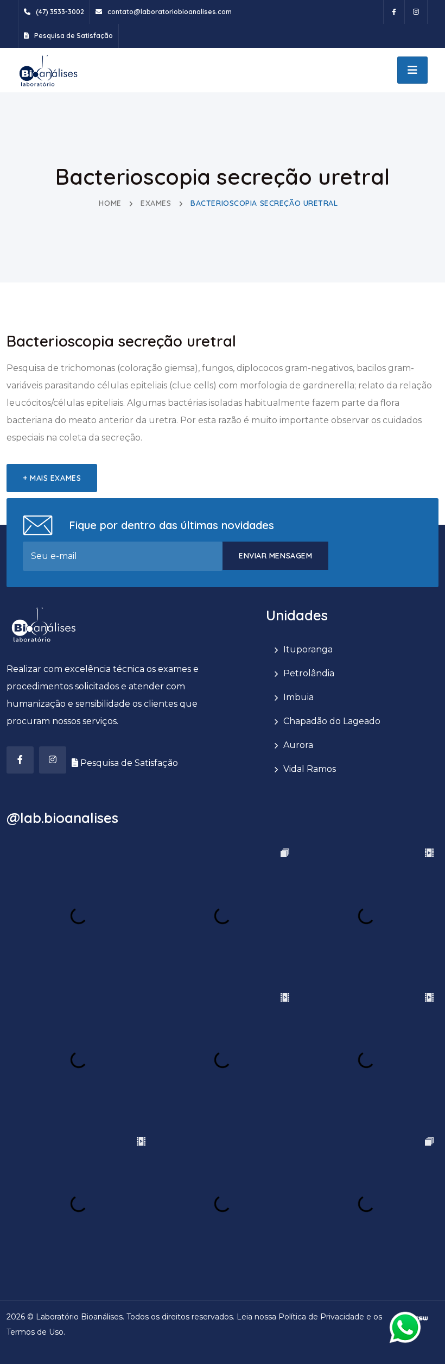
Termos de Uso (35, 1332)
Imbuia (298, 697)
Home (110, 203)
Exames (156, 203)
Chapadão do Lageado (331, 721)
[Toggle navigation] (412, 70)
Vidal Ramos (309, 769)
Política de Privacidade (321, 1317)
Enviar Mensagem (275, 556)
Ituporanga (308, 649)
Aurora (298, 745)
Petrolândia (308, 673)
